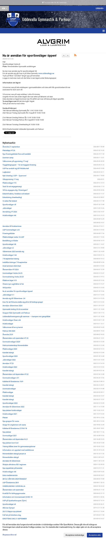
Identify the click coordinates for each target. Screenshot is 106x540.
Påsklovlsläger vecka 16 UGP (13, 237)
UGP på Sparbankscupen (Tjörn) (15, 501)
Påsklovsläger (8, 392)
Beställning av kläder (10, 241)
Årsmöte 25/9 (8, 335)
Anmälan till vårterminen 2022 (13, 407)
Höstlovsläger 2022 (10, 367)
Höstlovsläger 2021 (10, 414)
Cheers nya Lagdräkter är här (13, 284)
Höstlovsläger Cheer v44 (12, 320)
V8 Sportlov (7, 288)
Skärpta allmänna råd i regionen (14, 464)
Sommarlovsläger (9, 389)
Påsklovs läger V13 (10, 280)
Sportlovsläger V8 (9, 244)
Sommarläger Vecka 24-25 (12, 273)
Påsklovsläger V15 (9, 183)
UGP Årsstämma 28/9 (11, 483)
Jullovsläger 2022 (9, 360)
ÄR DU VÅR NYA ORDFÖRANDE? (15, 479)
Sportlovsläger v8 (9, 504)
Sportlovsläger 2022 (10, 403)
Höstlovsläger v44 (9, 215)
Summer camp (8, 158)
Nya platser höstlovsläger (12, 410)
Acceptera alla (95, 535)
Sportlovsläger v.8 (9, 205)
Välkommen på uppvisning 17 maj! (15, 161)
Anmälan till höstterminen (12, 226)
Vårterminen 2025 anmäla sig (13, 251)
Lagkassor (7, 172)
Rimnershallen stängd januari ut (14, 454)
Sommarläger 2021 (10, 436)
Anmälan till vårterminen (11, 461)
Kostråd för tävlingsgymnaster (14, 493)
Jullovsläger (7, 208)
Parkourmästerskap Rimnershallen (15, 345)
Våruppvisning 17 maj (11, 179)
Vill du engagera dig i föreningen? (15, 190)
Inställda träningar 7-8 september (15, 262)
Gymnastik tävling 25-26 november (15, 309)
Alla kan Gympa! (9, 508)
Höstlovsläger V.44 (10, 255)
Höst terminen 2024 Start (12, 266)
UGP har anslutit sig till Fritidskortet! (16, 168)
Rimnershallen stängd (11, 457)
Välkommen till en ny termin (13, 327)
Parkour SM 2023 (9, 331)
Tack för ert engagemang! (12, 186)
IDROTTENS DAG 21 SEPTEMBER (15, 519)
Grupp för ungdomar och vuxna (14, 425)
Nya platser (7, 432)
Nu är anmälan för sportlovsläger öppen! (29, 55)
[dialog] (53, 529)
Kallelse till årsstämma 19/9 (13, 381)
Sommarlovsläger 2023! (11, 342)
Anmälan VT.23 (8, 363)
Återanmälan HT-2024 (10, 270)
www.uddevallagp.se (46, 73)
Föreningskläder (9, 233)
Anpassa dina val (9, 535)
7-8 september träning (11, 259)
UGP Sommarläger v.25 (11, 230)
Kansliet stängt (8, 353)
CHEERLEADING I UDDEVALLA (14, 486)
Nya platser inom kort (10, 443)
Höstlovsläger (8, 324)
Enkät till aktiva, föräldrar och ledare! (16, 194)
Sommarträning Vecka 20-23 (13, 277)
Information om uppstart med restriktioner (18, 450)
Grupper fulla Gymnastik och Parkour (16, 313)
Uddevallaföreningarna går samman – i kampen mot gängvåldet (26, 316)
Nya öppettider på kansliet (12, 468)
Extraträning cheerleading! (12, 197)
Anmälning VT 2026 (10, 212)
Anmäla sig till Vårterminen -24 (14, 298)
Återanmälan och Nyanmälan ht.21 (15, 439)
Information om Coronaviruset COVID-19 (17, 497)
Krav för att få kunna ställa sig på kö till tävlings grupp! (23, 302)
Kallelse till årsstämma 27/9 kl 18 (15, 428)
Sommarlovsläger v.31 (11, 378)
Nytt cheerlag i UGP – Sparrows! (14, 176)
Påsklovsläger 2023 (10, 349)
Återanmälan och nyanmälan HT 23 (15, 338)
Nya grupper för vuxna (11, 421)
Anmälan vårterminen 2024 (12, 306)
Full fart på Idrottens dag (12, 515)
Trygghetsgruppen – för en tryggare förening (19, 165)
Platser (5, 418)
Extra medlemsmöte (10, 475)
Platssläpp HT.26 (9, 150)
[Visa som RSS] (75, 56)
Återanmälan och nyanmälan (13, 490)
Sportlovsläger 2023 (10, 356)
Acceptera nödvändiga (75, 535)
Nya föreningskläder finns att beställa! (17, 154)
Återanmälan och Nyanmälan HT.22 (15, 374)
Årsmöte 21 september (11, 147)
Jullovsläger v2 (8, 248)
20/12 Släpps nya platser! (12, 511)
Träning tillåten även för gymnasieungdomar (19, 446)
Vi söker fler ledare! (10, 201)
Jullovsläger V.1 (8, 295)
